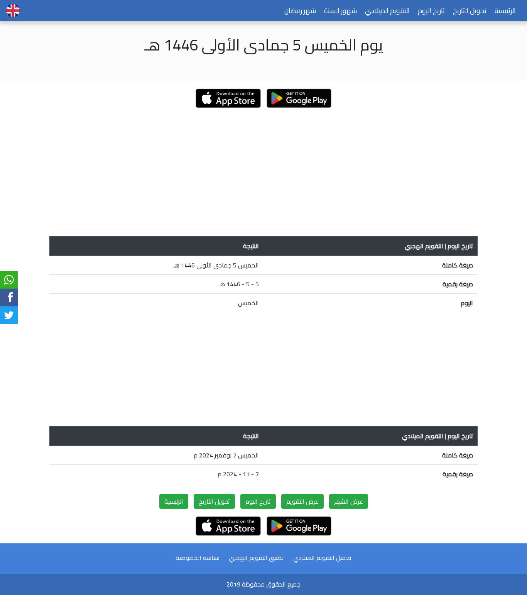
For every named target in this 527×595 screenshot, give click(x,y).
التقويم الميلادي (387, 10)
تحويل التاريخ (469, 10)
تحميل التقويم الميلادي (322, 557)
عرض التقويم (302, 501)
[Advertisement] (263, 170)
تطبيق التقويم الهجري (256, 557)
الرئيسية (505, 10)
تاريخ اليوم (431, 10)
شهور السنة (340, 10)
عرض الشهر (348, 501)
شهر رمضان (300, 10)
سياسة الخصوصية (198, 557)
